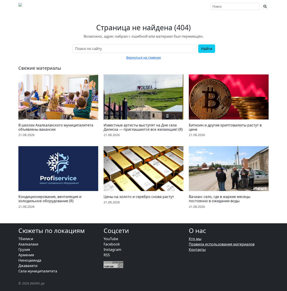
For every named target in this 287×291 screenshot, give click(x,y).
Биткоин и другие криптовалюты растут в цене (225, 127)
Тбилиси (25, 238)
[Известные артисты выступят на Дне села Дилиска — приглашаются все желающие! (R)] (143, 96)
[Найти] (265, 6)
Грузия (24, 249)
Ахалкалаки (28, 244)
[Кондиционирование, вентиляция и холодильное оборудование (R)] (58, 168)
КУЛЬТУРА (124, 6)
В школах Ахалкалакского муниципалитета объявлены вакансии (55, 127)
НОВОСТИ (71, 6)
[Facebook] (169, 6)
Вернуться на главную (143, 57)
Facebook (112, 244)
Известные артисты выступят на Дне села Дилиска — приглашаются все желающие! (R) (143, 127)
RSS (107, 254)
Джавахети (27, 265)
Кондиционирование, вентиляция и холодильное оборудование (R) (49, 198)
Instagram (112, 249)
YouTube (111, 238)
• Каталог (150, 6)
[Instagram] (176, 6)
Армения (26, 254)
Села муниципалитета (37, 271)
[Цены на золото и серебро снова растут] (143, 168)
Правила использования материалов (221, 244)
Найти (206, 48)
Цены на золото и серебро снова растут (139, 196)
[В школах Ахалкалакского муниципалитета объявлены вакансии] (58, 96)
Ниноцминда (29, 260)
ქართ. (201, 6)
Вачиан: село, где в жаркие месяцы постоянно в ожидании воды (219, 198)
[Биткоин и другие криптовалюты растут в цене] (229, 96)
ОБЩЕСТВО (97, 6)
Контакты (197, 249)
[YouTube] (182, 6)
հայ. (191, 6)
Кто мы (195, 238)
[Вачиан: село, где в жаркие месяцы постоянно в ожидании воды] (229, 168)
